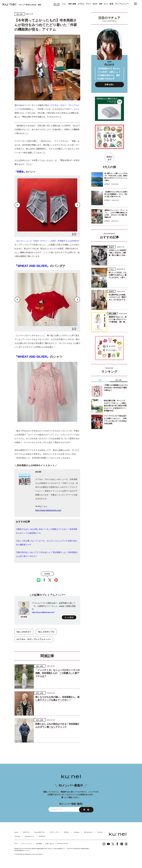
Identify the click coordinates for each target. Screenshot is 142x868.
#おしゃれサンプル (46, 632)
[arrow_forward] (104, 844)
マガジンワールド (26, 843)
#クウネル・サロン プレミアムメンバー (34, 639)
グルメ (88, 4)
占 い (106, 4)
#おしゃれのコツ (24, 632)
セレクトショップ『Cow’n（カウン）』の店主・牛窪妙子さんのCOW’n (46, 241)
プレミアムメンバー (122, 4)
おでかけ (81, 4)
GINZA (66, 832)
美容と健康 (72, 4)
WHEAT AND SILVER (32, 266)
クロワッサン (54, 832)
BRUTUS (26, 832)
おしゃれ (57, 4)
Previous (17, 205)
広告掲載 (39, 843)
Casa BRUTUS (39, 832)
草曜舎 (20, 171)
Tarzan (99, 832)
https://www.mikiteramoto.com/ (48, 510)
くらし (64, 4)
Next (77, 205)
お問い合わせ (49, 843)
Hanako (77, 832)
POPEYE (42, 836)
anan (16, 832)
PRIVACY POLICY (62, 843)
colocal (17, 836)
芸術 (100, 4)
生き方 (95, 4)
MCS (15, 843)
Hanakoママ (29, 836)
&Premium (88, 832)
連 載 (111, 4)
